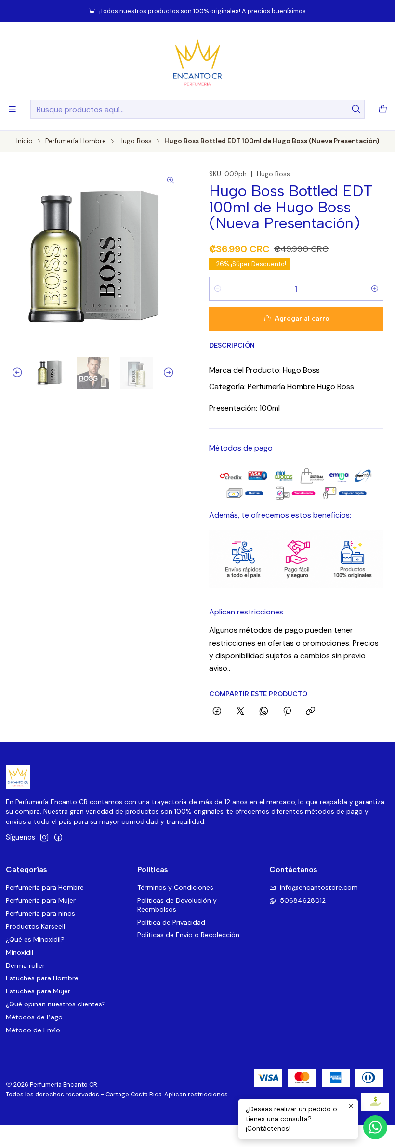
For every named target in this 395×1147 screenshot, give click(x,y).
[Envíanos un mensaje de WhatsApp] (375, 1127)
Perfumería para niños (40, 913)
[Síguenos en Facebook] (58, 837)
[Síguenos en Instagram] (44, 837)
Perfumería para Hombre (45, 887)
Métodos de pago (241, 448)
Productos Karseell (35, 926)
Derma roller (25, 965)
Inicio (24, 141)
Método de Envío (33, 1030)
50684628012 (303, 900)
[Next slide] (173, 373)
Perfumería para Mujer (41, 900)
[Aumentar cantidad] (375, 288)
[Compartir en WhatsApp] (264, 711)
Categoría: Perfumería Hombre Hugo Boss (281, 386)
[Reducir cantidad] (218, 288)
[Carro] (382, 109)
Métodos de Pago (34, 1017)
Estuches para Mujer (38, 991)
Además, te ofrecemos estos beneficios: (280, 515)
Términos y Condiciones (175, 887)
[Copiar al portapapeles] (310, 711)
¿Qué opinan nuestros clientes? (56, 1004)
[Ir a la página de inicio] (197, 62)
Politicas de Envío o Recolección (188, 934)
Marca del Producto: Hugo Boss (264, 370)
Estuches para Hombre (42, 978)
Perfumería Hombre (75, 141)
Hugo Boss (135, 141)
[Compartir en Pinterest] (287, 711)
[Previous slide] (13, 373)
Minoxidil (19, 952)
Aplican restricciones (246, 612)
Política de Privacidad (171, 922)
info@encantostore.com (319, 887)
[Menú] (12, 109)
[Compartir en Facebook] (217, 711)
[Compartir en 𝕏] (240, 711)
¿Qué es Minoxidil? (35, 939)
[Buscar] (356, 109)
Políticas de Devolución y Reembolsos (177, 904)
